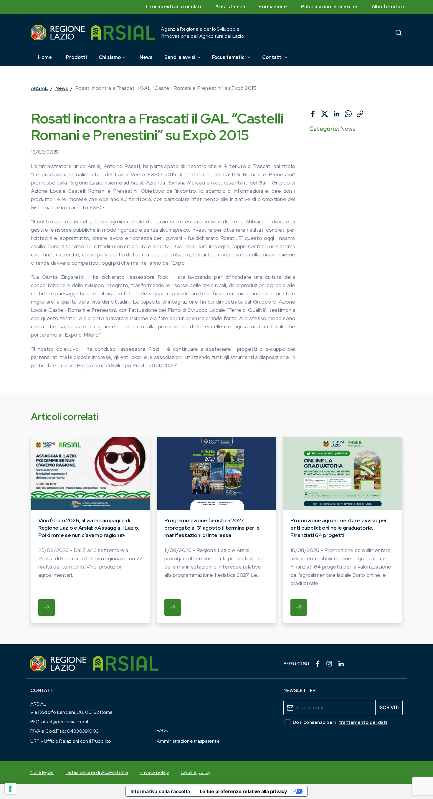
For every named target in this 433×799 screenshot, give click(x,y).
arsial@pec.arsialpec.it (65, 722)
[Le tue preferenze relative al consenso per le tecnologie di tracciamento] (10, 788)
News (61, 88)
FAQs (162, 730)
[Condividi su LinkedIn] (336, 113)
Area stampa (230, 7)
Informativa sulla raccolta (160, 791)
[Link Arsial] (125, 663)
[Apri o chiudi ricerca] (398, 32)
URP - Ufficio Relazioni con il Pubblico (70, 741)
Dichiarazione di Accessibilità (97, 772)
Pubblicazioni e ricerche (329, 7)
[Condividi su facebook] (312, 113)
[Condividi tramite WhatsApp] (348, 113)
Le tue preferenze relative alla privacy (243, 791)
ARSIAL (39, 88)
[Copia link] (359, 113)
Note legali (42, 772)
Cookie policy (195, 772)
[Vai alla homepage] (58, 32)
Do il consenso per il (340, 722)
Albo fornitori (388, 7)
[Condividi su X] (324, 113)
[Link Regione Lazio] (58, 663)
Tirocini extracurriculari (173, 7)
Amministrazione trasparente (188, 741)
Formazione (273, 7)
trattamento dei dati (363, 722)
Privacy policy (154, 772)
